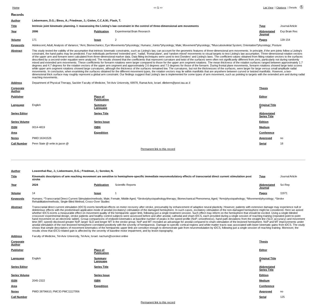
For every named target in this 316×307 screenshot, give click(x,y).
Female (115, 198)
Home (16, 7)
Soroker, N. (106, 170)
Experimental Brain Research (132, 31)
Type (262, 25)
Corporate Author (17, 90)
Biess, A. (62, 20)
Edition (264, 121)
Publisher (17, 96)
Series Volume (20, 121)
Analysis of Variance (66, 45)
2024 (35, 184)
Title (14, 25)
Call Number (19, 143)
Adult (50, 45)
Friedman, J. (78, 20)
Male (178, 45)
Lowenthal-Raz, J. (44, 170)
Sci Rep (285, 184)
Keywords (17, 45)
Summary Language (100, 106)
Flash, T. (115, 20)
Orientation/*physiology (257, 45)
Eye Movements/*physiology (122, 45)
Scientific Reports (125, 184)
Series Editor (19, 113)
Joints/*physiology (163, 45)
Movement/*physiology (196, 45)
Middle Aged (128, 198)
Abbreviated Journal (267, 33)
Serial (262, 143)
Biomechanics (95, 45)
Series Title (101, 113)
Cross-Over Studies (97, 201)
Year (14, 31)
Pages (263, 39)
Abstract (16, 50)
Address (16, 82)
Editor (263, 96)
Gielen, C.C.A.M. (97, 20)
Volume (16, 39)
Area (14, 132)
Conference (266, 132)
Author (15, 20)
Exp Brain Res (288, 31)
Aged (214, 198)
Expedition (101, 132)
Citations (281, 7)
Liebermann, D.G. (43, 20)
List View (268, 7)
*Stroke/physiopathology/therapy (156, 198)
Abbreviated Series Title (267, 115)
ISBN (97, 127)
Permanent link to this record (158, 148)
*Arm (82, 45)
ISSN (14, 127)
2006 (35, 31)
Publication (101, 31)
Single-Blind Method (72, 201)
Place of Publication (101, 98)
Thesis (263, 88)
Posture (276, 45)
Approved (265, 138)
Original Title (267, 104)
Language (17, 104)
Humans (146, 45)
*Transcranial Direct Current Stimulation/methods (73, 198)
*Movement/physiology (260, 198)
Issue (97, 39)
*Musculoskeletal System (226, 45)
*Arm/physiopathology (232, 198)
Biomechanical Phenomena (194, 198)
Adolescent (38, 45)
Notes (15, 138)
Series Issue (102, 121)
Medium (264, 127)
